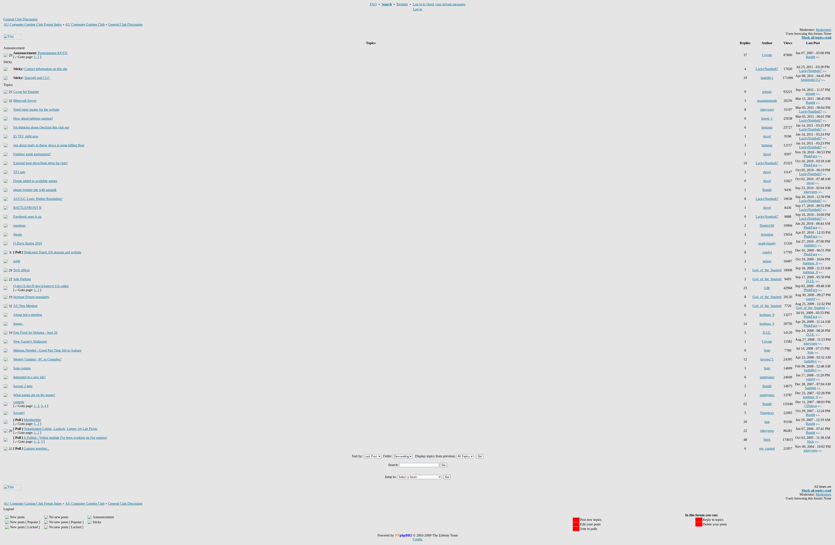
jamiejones (767, 377)
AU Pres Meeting (25, 306)
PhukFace (810, 156)
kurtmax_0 (810, 263)
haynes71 (766, 359)
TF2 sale (19, 172)
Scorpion (767, 234)
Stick (766, 439)
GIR (767, 288)
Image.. (18, 323)
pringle (767, 92)
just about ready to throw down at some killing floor (48, 145)
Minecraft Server (24, 100)
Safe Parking (22, 279)
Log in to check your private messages (439, 4)
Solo (767, 350)
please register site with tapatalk (35, 190)
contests (18, 402)
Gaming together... (36, 448)
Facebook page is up (27, 216)
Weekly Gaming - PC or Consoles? (37, 359)
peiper (767, 261)
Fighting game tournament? (32, 154)
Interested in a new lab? (29, 377)
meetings (19, 225)
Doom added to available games (35, 181)
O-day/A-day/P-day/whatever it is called (40, 286)
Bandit (810, 57)
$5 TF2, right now (25, 136)
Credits (418, 539)
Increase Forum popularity (31, 297)
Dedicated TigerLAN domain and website (52, 252)
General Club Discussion (125, 24)
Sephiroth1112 (810, 80)
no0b (16, 261)
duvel (767, 136)
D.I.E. (810, 281)
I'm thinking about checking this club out (41, 127)
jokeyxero (767, 109)
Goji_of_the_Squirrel (767, 270)
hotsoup (767, 127)
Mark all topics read (816, 37)
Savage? (19, 413)
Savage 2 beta (22, 386)
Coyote (767, 55)
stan (767, 422)
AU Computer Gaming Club (85, 24)
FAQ (373, 4)
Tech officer (21, 270)
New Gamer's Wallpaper (30, 341)
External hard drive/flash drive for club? (40, 163)
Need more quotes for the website (36, 109)
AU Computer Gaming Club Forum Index (33, 24)
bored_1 (767, 118)
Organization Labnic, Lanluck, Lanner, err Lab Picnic (60, 429)
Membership (32, 420)
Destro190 (767, 225)
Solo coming (22, 368)
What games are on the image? (34, 395)
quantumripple (767, 100)
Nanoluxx (767, 413)
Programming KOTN (52, 53)
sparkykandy (767, 243)
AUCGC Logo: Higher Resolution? (38, 199)
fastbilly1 (767, 78)
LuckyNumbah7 (767, 69)
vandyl (767, 252)
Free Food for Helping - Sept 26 (35, 332)
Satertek (810, 388)
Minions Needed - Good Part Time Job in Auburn (47, 350)
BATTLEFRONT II (27, 208)
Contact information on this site (45, 69)
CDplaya (810, 406)
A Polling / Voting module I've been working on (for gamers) (65, 437)
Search (387, 4)
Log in (417, 9)
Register (402, 4)
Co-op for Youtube (26, 92)
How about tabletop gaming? (33, 118)
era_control (767, 448)
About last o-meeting (27, 315)
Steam (17, 234)
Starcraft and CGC (37, 78)
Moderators (823, 30)
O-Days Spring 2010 (27, 243)
